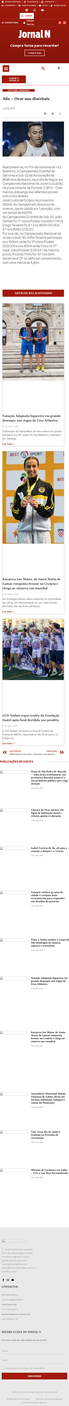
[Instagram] (34, 10)
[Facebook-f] (59, 22)
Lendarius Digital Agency (34, 1402)
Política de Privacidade (32, 1368)
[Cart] (58, 68)
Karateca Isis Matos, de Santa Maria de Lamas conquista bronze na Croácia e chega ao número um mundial (32, 583)
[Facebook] (26, 10)
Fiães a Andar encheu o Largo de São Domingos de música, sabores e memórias (50, 942)
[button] (6, 68)
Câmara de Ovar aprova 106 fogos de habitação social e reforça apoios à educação (47, 813)
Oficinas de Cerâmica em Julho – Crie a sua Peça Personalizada (49, 1172)
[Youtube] (42, 10)
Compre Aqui (34, 53)
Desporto (24, 90)
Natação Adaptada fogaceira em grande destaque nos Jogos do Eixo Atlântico (49, 981)
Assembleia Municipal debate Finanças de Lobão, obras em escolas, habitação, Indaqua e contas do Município (48, 1098)
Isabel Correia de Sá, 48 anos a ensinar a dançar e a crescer (49, 850)
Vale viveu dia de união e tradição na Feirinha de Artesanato (45, 1135)
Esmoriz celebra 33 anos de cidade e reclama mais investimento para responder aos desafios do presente (48, 897)
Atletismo (13, 90)
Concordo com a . (25, 1368)
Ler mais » (8, 444)
